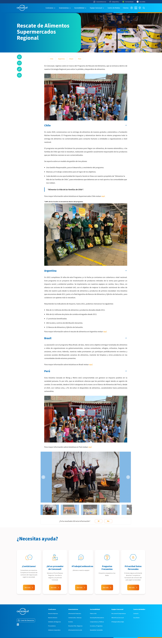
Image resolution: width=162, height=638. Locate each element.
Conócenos (49, 8)
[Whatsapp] (19, 57)
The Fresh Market (129, 1)
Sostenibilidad (79, 8)
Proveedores (52, 626)
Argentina (61, 59)
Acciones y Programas (96, 626)
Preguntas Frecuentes (107, 568)
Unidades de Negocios (54, 622)
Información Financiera (74, 613)
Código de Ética (115, 1)
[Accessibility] (131, 8)
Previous (43, 477)
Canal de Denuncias (101, 1)
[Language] (136, 8)
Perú (79, 59)
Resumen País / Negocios (75, 626)
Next (128, 477)
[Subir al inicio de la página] (126, 125)
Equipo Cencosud (96, 8)
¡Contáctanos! (29, 566)
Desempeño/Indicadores (97, 617)
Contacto (135, 613)
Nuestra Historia (52, 617)
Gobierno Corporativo (54, 630)
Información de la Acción (75, 630)
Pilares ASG (93, 613)
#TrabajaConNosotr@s (117, 622)
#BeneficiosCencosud (117, 617)
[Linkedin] (18, 625)
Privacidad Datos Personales (133, 568)
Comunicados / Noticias (74, 617)
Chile (51, 59)
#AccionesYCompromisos (118, 613)
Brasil (71, 59)
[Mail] (19, 63)
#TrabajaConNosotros (82, 566)
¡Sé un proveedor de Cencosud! (54, 568)
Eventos (70, 622)
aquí (103, 196)
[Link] (19, 69)
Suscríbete (136, 617)
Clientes (126, 8)
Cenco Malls (142, 1)
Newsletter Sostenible (96, 630)
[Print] (19, 75)
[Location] (140, 8)
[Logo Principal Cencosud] (22, 8)
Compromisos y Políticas (97, 622)
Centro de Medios (114, 8)
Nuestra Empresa (53, 613)
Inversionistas (64, 8)
